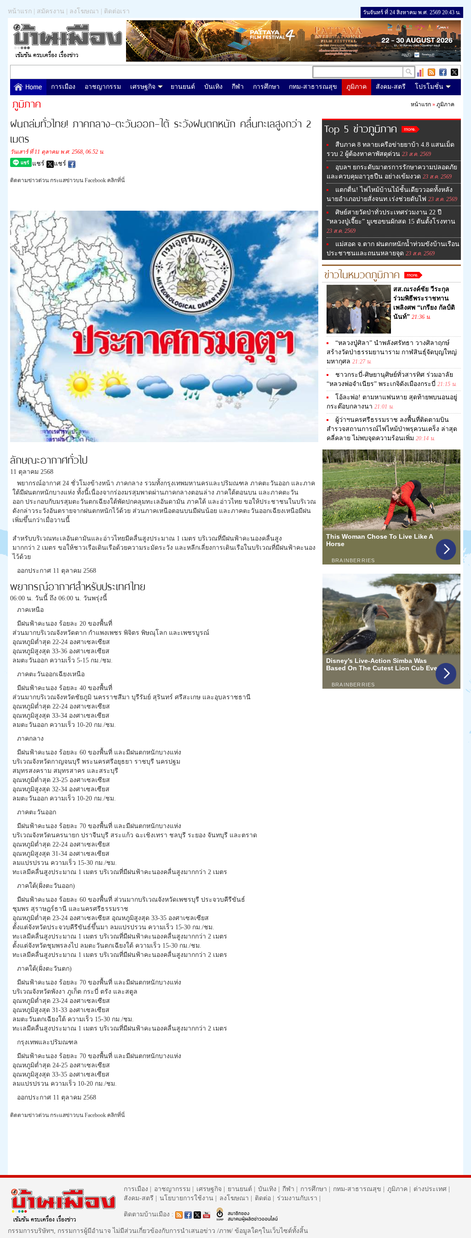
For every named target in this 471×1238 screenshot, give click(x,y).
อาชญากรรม (103, 86)
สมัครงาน (50, 11)
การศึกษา (266, 86)
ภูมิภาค (356, 86)
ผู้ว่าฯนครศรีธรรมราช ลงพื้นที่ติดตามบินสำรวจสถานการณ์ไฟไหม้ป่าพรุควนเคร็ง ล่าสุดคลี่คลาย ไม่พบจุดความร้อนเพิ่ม (392, 429)
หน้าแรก (20, 11)
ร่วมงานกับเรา (297, 1198)
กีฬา (238, 86)
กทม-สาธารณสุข (313, 86)
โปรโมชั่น (429, 86)
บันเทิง (213, 86)
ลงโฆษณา (84, 11)
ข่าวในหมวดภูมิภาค (364, 273)
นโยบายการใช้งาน (186, 1198)
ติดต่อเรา (117, 11)
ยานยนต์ (183, 86)
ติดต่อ (263, 1198)
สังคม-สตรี (391, 86)
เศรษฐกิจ (142, 86)
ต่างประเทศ (430, 1189)
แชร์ (39, 163)
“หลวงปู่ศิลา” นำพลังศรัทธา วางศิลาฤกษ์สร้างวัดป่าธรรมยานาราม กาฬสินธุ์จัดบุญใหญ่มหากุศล (392, 352)
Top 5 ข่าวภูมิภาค (363, 127)
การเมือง (63, 86)
